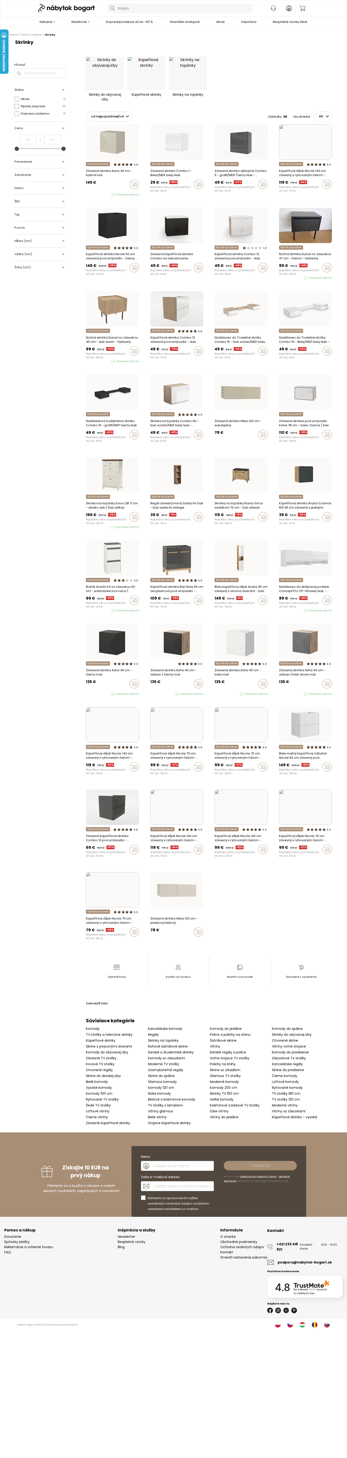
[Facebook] (270, 1310)
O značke (228, 1236)
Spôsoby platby (17, 1241)
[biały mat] (91, 194)
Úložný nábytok (31, 35)
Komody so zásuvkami (166, 1058)
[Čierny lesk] (156, 361)
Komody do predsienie (290, 1052)
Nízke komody (159, 1093)
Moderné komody (224, 1081)
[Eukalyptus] (220, 444)
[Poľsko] (278, 1325)
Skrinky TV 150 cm (224, 1093)
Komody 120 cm (161, 1087)
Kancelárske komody (165, 1028)
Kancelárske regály (287, 1064)
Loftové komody (285, 1081)
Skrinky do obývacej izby (292, 1034)
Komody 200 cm (223, 1087)
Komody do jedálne (226, 1028)
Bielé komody (97, 1081)
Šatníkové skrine (223, 1040)
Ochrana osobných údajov (242, 1247)
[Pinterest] (294, 1310)
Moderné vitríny (285, 1105)
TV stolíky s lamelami (165, 1105)
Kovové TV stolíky (100, 1064)
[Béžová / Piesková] (216, 444)
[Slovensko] (327, 1325)
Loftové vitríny (98, 1111)
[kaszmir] (105, 194)
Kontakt (226, 1252)
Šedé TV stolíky (98, 1105)
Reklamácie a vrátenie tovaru (28, 1247)
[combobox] (179, 8)
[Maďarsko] (302, 1325)
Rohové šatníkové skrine (168, 1046)
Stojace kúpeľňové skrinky (169, 1123)
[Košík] (302, 8)
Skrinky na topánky (163, 1040)
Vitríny (215, 1046)
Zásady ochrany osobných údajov (258, 1176)
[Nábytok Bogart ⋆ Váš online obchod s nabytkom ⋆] (66, 8)
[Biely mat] (293, 194)
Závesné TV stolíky (101, 1058)
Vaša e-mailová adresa (160, 1177)
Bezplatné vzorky (131, 1241)
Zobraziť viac (97, 1003)
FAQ (7, 1252)
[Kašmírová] (280, 194)
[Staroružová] (289, 194)
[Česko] (290, 1325)
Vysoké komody (99, 1087)
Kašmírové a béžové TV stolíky (235, 1105)
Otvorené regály (99, 1070)
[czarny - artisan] (100, 194)
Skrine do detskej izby (103, 1075)
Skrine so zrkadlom (225, 1070)
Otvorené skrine (285, 1040)
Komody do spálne (287, 1028)
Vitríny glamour (160, 1111)
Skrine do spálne (161, 1075)
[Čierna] (285, 194)
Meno (145, 1156)
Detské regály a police (228, 1052)
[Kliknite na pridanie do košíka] (134, 184)
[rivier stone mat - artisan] (96, 194)
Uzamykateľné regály (165, 1070)
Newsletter (126, 1236)
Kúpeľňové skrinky (100, 1040)
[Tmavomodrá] (160, 776)
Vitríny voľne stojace (289, 1046)
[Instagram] (278, 1310)
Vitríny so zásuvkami (288, 1111)
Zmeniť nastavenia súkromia (243, 1257)
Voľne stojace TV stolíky (229, 1058)
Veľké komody (221, 1099)
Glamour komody (162, 1081)
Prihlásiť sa (260, 1165)
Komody (93, 1028)
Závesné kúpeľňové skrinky (108, 1123)
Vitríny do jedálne (224, 1117)
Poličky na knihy (223, 1064)
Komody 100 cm (99, 1093)
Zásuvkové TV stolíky (289, 1058)
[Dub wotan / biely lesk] (151, 361)
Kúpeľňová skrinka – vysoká (294, 1117)
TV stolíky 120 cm (286, 1099)
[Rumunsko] (315, 1325)
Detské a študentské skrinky (171, 1052)
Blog (121, 1247)
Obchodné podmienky (238, 1241)
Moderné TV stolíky (163, 1064)
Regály (153, 1034)
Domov (13, 35)
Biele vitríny (157, 1117)
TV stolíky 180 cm (286, 1093)
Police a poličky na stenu (230, 1034)
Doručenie (12, 1236)
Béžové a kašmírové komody (171, 1099)
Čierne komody (284, 1075)
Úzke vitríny (219, 1111)
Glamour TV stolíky (225, 1075)
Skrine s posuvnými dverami (109, 1046)
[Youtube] (286, 1310)
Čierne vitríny (97, 1117)
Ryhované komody (287, 1087)
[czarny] (87, 194)
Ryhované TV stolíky (102, 1099)
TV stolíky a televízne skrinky (109, 1034)
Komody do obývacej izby (107, 1052)
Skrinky (50, 35)
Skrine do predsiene (288, 1070)
